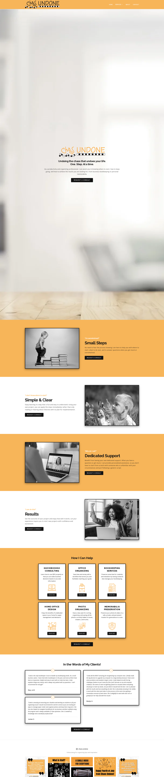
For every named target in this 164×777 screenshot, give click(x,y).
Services (118, 4)
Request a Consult (82, 180)
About (128, 4)
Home (111, 4)
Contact (136, 4)
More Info (52, 595)
